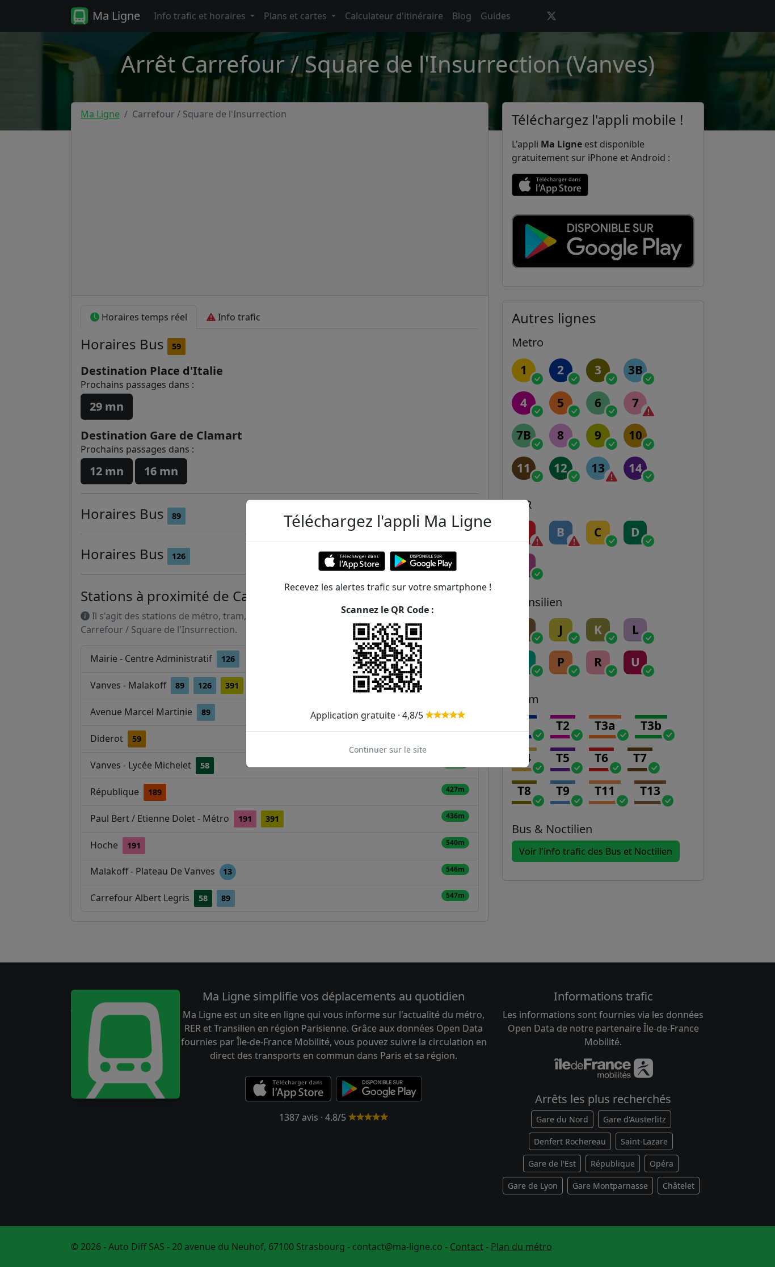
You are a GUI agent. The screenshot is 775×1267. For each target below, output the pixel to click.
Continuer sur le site (388, 749)
